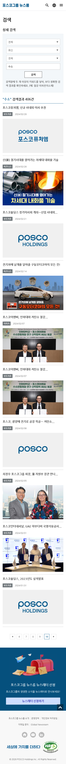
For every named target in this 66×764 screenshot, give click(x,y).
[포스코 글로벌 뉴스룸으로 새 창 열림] (54, 5)
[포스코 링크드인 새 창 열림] (41, 735)
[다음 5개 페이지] (53, 636)
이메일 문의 (23, 724)
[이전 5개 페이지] (12, 636)
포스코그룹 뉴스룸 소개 (19, 718)
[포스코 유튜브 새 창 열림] (33, 735)
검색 (33, 74)
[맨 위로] (60, 707)
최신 (10, 50)
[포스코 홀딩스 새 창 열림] (24, 735)
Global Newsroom (39, 724)
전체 (10, 42)
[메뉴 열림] (61, 5)
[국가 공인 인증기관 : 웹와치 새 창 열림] (50, 746)
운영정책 (35, 718)
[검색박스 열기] (47, 5)
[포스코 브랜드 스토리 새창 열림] (23, 747)
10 (47, 636)
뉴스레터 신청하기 (33, 701)
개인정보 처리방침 (49, 718)
